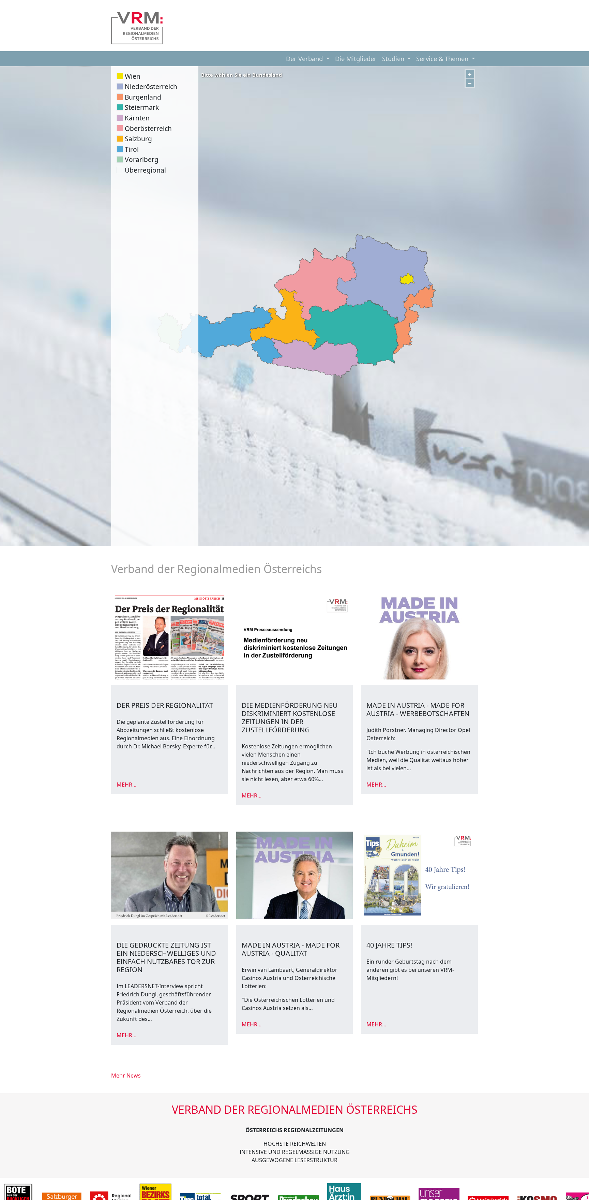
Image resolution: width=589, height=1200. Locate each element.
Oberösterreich (148, 128)
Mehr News (126, 1075)
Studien (394, 58)
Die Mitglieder (356, 58)
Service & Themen (443, 58)
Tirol (132, 149)
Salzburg (138, 138)
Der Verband (305, 58)
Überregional (145, 170)
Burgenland (143, 97)
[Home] (137, 28)
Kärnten (137, 117)
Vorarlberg (141, 159)
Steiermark (142, 107)
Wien (132, 76)
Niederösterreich (151, 86)
